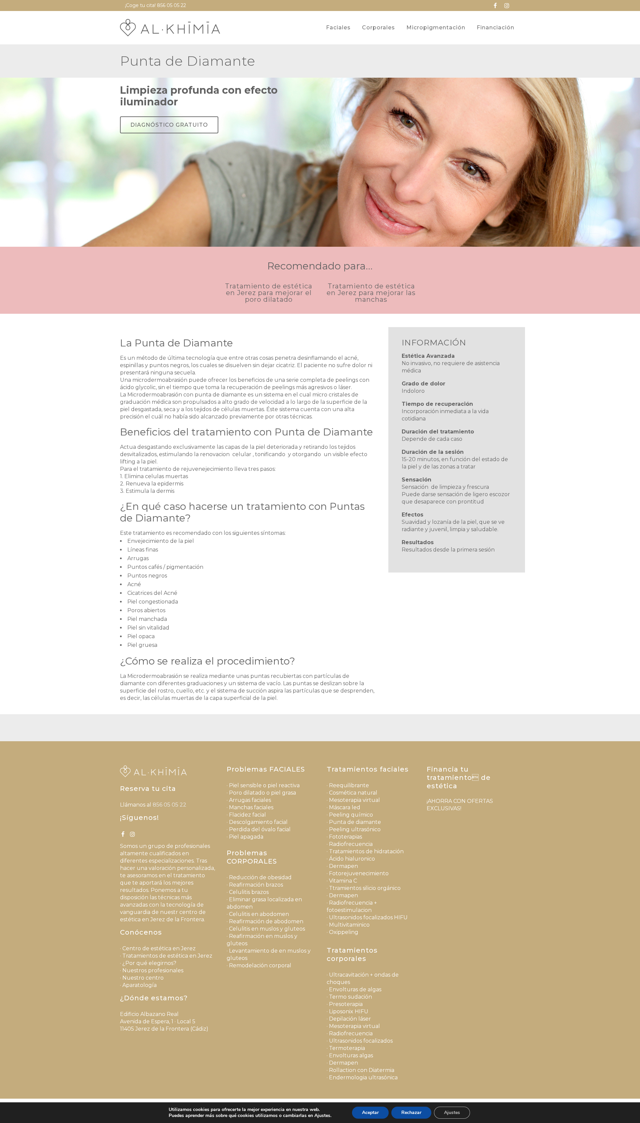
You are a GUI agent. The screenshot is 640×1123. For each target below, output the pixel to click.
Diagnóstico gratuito (169, 125)
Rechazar (411, 1112)
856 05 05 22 (171, 5)
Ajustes (452, 1112)
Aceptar (370, 1112)
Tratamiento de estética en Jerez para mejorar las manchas (371, 292)
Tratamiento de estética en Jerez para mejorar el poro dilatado (268, 292)
